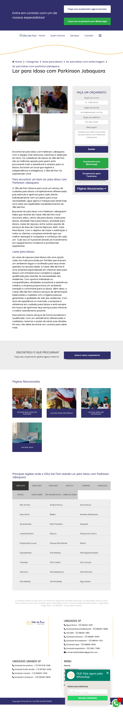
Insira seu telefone (78, 686)
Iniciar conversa (87, 698)
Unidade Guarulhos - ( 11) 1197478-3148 (32, 665)
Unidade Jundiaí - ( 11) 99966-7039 (30, 673)
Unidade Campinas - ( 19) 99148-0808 (32, 677)
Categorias (32, 61)
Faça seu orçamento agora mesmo (87, 9)
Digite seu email (91, 107)
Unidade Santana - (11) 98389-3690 (82, 636)
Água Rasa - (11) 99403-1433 (79, 625)
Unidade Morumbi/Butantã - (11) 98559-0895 (87, 629)
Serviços (74, 35)
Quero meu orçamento (87, 355)
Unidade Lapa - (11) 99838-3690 (81, 644)
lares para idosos (52, 61)
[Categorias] (100, 35)
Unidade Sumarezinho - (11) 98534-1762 (84, 640)
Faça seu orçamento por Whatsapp (87, 21)
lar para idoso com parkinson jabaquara (35, 66)
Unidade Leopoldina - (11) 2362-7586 (83, 648)
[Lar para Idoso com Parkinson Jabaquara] (26, 99)
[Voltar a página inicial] (28, 36)
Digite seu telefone (91, 117)
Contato (88, 35)
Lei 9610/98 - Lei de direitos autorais (67, 605)
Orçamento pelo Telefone (91, 174)
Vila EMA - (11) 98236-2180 (78, 633)
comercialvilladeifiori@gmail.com (82, 652)
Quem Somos (57, 35)
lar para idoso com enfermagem (85, 61)
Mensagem (91, 127)
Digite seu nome (91, 98)
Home (42, 35)
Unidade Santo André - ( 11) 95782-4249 (32, 669)
